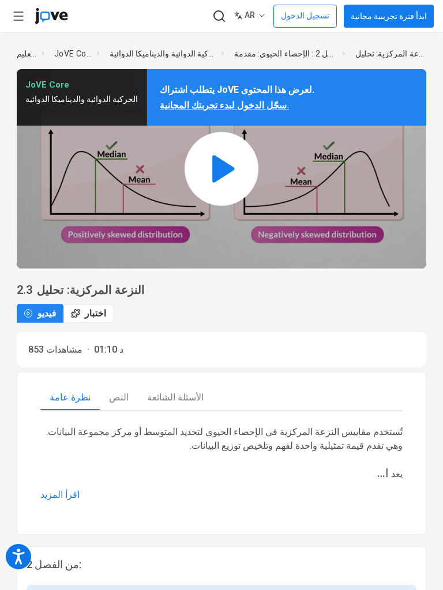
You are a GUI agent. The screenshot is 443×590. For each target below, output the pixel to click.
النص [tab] (119, 397)
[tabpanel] (221, 463)
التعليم (27, 53)
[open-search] (219, 16)
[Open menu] (18, 16)
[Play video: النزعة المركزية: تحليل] (221, 168)
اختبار (95, 313)
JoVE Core (73, 53)
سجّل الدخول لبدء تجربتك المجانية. (224, 105)
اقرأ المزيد (60, 494)
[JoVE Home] (51, 16)
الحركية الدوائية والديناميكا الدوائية (163, 53)
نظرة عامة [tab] (70, 397)
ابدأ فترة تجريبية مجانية (389, 16)
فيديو (47, 313)
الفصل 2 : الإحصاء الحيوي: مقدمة (286, 53)
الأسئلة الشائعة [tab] (175, 397)
